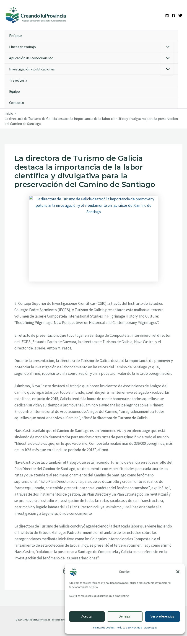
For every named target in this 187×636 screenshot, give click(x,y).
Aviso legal (150, 627)
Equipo (14, 91)
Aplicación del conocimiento (31, 58)
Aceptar (87, 616)
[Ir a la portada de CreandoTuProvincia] (36, 15)
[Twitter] (180, 15)
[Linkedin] (167, 15)
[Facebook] (173, 15)
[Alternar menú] (166, 47)
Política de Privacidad (129, 627)
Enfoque (15, 35)
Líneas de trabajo (22, 46)
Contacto (16, 102)
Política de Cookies (103, 627)
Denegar (125, 616)
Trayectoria (18, 80)
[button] (178, 571)
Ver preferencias (162, 616)
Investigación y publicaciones (32, 69)
